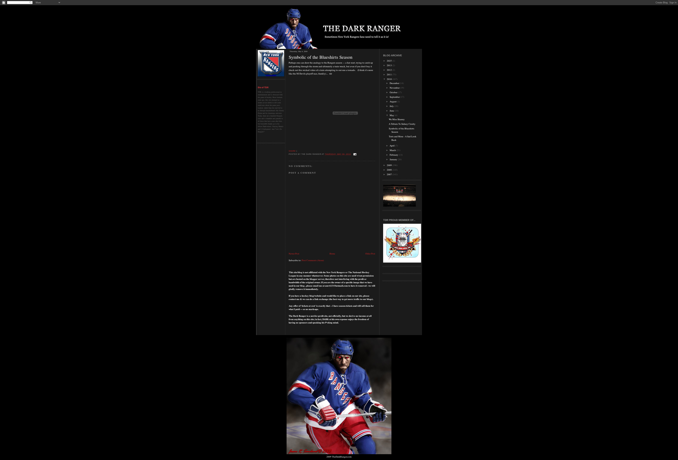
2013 (389, 65)
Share (292, 151)
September (395, 96)
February (394, 154)
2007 (389, 174)
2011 (389, 74)
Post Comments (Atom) (313, 260)
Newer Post (294, 253)
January (394, 159)
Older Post (370, 253)
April (392, 145)
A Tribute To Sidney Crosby (402, 123)
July (392, 106)
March (393, 150)
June (392, 110)
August (393, 101)
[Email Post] (354, 154)
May (392, 115)
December (395, 83)
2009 (389, 165)
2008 (389, 169)
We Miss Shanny (397, 119)
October (394, 92)
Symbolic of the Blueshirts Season (320, 57)
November (395, 87)
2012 (389, 69)
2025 (389, 60)
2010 (389, 79)
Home (332, 253)
